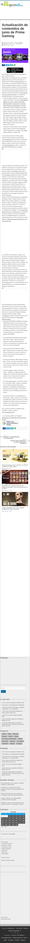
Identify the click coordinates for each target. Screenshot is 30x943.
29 (9, 825)
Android (4, 734)
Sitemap (17, 940)
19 (23, 820)
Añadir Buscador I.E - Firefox (20, 937)
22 (9, 822)
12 (23, 818)
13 (2, 820)
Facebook (11, 940)
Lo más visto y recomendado (9, 738)
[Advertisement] (15, 239)
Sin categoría (20, 741)
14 (6, 820)
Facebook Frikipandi (6, 848)
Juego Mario (4, 852)
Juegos (12, 45)
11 (20, 818)
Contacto (23, 940)
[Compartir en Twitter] (7, 65)
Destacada (6, 45)
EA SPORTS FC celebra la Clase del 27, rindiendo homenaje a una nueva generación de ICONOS (14, 487)
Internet (10, 736)
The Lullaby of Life (17, 171)
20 (2, 822)
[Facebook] (13, 933)
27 (2, 825)
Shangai (22, 935)
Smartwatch (5, 743)
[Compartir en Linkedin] (11, 65)
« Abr (2, 826)
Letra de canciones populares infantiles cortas (13, 702)
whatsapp (15, 65)
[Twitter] (15, 933)
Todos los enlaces (5, 857)
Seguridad (12, 741)
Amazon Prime (20, 81)
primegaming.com (8, 139)
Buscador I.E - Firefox (6, 845)
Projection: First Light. (20, 107)
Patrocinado (5, 741)
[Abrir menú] (2, 4)
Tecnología (19, 743)
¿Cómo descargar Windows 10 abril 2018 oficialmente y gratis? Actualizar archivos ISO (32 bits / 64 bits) (13, 724)
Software (12, 743)
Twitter (5, 940)
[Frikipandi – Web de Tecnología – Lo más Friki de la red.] (15, 4)
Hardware (4, 736)
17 (16, 820)
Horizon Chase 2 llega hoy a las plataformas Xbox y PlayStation (18, 441)
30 (13, 825)
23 (13, 822)
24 (16, 822)
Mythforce (6, 315)
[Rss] (11, 933)
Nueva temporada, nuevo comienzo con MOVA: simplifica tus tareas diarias (15, 465)
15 (9, 820)
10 (16, 818)
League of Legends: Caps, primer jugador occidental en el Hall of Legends (13, 508)
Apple (9, 734)
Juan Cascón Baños (8, 42)
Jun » (5, 826)
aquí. (20, 147)
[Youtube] (17, 933)
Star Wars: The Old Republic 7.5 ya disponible (12, 437)
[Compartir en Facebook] (3, 65)
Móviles (20, 738)
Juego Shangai (4, 853)
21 (6, 822)
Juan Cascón (19, 928)
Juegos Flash (4, 850)
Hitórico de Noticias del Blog (7, 860)
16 (13, 820)
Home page (7, 935)
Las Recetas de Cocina (6, 843)
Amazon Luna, (16, 212)
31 (16, 825)
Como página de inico (6, 847)
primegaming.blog (9, 145)
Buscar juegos (4, 842)
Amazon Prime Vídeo (6, 919)
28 (6, 825)
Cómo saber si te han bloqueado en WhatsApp (13, 705)
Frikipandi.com (11, 928)
